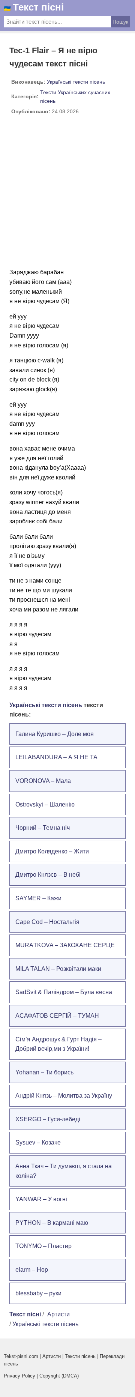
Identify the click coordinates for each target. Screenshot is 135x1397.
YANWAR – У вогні (41, 1199)
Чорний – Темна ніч (42, 828)
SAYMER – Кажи (38, 898)
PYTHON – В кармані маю (51, 1223)
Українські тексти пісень (76, 82)
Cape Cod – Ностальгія (47, 922)
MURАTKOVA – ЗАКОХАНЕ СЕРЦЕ (65, 945)
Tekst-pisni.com (21, 1356)
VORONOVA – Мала (43, 781)
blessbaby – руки (38, 1293)
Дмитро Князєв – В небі (48, 874)
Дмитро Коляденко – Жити (52, 851)
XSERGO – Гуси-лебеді (47, 1119)
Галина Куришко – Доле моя (54, 734)
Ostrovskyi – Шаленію (45, 804)
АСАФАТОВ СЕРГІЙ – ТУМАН (57, 1015)
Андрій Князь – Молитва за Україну (63, 1095)
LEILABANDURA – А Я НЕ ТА (56, 757)
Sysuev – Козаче (38, 1142)
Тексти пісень (80, 1356)
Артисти (58, 1314)
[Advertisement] (67, 194)
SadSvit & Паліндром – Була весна (63, 992)
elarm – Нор (31, 1269)
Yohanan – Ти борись (44, 1072)
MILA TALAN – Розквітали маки (58, 969)
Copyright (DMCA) (59, 1376)
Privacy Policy (19, 1376)
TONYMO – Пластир (43, 1246)
